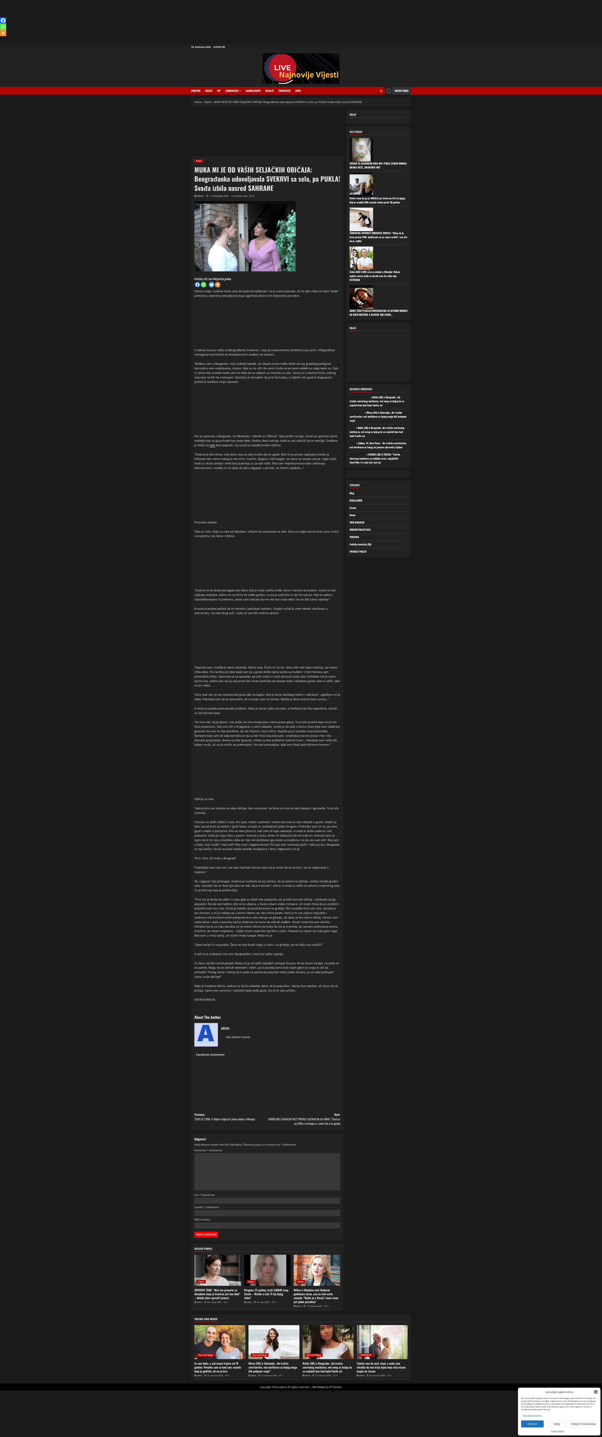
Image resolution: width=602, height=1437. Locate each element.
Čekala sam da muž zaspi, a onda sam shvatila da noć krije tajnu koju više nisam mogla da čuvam (381, 1367)
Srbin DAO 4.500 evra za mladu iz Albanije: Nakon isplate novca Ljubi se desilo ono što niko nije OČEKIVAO (375, 276)
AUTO (298, 91)
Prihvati (532, 1424)
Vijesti (208, 91)
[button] (595, 1391)
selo (212, 445)
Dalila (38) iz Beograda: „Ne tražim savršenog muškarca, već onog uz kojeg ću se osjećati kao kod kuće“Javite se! (377, 401)
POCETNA (196, 91)
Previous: (224, 1116)
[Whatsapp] (203, 284)
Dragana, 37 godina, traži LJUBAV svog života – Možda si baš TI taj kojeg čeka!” (266, 1294)
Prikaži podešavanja (583, 1424)
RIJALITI (269, 91)
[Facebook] (197, 284)
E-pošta (206, 1207)
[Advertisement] (94, 22)
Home (353, 515)
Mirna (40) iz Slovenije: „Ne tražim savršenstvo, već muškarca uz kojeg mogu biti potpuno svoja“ (378, 416)
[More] (217, 284)
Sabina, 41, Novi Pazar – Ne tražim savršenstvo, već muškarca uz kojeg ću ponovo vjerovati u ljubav (378, 445)
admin (200, 195)
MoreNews (318, 1387)
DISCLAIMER (356, 500)
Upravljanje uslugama (532, 1415)
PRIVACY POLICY (358, 551)
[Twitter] (211, 284)
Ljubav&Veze (232, 91)
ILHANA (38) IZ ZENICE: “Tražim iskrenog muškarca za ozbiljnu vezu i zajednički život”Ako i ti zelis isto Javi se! (375, 458)
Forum (353, 508)
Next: (304, 1119)
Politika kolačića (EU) (360, 544)
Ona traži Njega (205, 1355)
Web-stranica (202, 1219)
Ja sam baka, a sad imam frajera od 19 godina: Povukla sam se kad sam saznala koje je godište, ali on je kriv (217, 1367)
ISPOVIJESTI (285, 91)
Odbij (556, 1424)
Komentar (208, 1150)
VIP (219, 91)
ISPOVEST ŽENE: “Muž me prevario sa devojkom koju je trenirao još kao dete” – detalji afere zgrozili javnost (217, 1294)
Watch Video (401, 91)
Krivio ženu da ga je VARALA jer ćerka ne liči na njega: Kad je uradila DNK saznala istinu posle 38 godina (378, 200)
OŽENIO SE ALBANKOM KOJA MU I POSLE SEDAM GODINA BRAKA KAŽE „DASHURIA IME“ (378, 165)
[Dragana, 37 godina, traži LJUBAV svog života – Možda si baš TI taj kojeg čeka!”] (267, 1270)
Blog (352, 493)
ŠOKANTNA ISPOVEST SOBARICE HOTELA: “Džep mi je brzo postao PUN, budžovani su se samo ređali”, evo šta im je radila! (378, 237)
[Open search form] (381, 91)
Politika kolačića (558, 1431)
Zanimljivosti (253, 91)
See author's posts (238, 1037)
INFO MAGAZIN (357, 522)
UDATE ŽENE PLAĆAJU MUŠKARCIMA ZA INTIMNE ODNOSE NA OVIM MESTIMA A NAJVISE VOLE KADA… (379, 313)
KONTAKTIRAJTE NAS (360, 529)
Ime (204, 1195)
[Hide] (1, 39)
